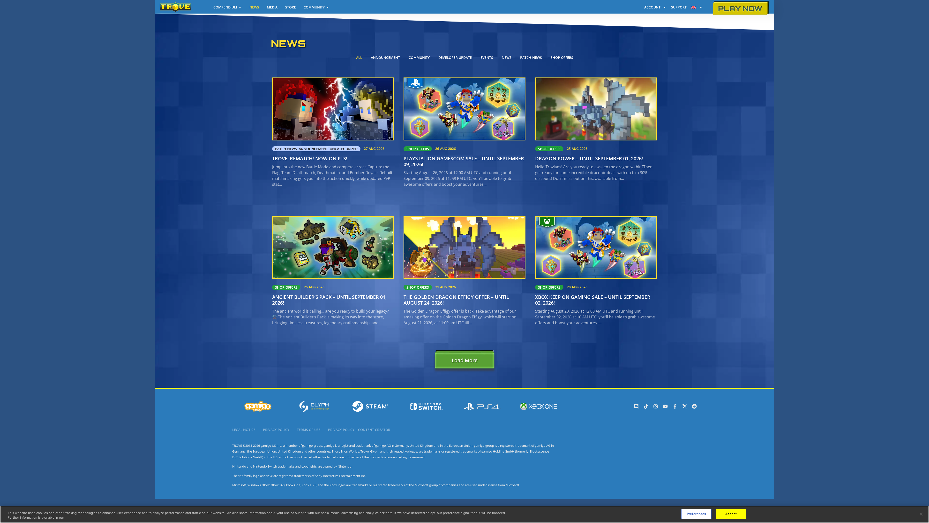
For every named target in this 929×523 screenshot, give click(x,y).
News (506, 57)
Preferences (696, 514)
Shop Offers (562, 57)
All (359, 57)
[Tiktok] (646, 406)
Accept (731, 514)
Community (419, 57)
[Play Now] (741, 8)
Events (486, 57)
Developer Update (455, 57)
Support (679, 7)
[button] (464, 361)
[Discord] (636, 406)
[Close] (921, 514)
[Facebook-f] (675, 406)
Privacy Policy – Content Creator (359, 429)
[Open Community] (327, 7)
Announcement (385, 57)
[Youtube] (665, 406)
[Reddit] (694, 406)
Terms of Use (309, 429)
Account (652, 7)
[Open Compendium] (240, 7)
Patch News (531, 57)
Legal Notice (243, 429)
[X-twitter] (684, 406)
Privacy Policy (276, 429)
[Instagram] (655, 406)
